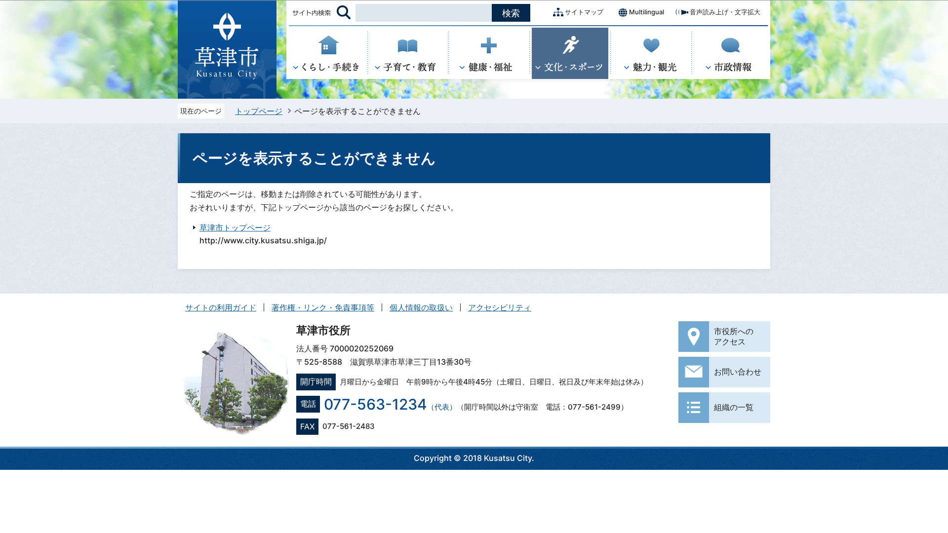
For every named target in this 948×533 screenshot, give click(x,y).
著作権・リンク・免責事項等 (323, 307)
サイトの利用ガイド (220, 307)
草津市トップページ (235, 227)
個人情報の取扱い (421, 307)
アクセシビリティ (499, 307)
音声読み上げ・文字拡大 (725, 12)
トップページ (258, 111)
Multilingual (646, 12)
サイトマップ (584, 12)
